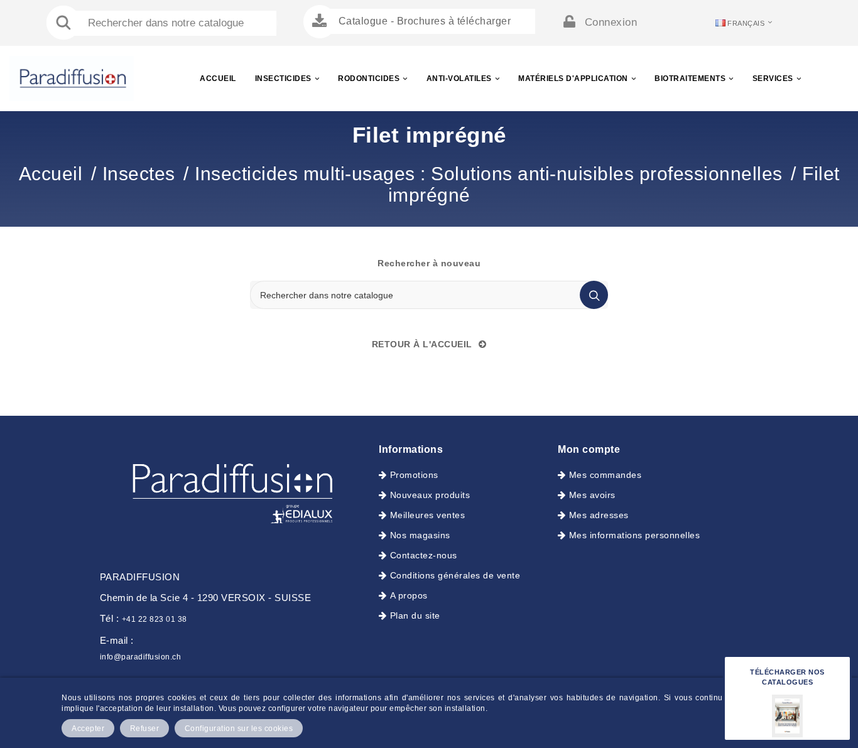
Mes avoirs (592, 495)
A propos (409, 595)
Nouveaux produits (430, 495)
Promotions (414, 475)
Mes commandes (605, 475)
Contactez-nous (423, 555)
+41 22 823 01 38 (154, 619)
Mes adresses (599, 515)
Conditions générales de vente (455, 575)
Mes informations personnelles (634, 535)
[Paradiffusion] (230, 489)
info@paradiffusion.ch (141, 657)
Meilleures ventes (427, 515)
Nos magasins (420, 535)
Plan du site (415, 615)
